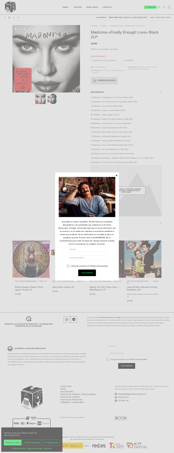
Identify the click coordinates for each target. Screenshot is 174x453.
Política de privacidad (99, 266)
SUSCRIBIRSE (87, 273)
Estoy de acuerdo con (89, 266)
